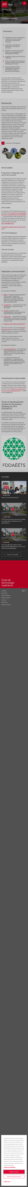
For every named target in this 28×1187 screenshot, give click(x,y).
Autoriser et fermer (14, 1172)
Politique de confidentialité (9, 1167)
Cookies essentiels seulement (14, 1176)
